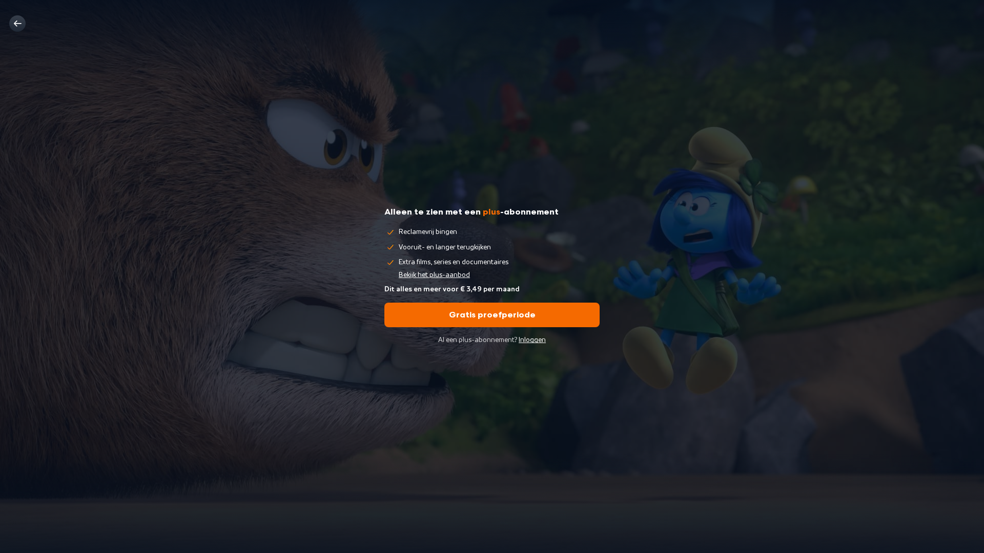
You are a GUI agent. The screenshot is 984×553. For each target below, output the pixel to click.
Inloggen (532, 340)
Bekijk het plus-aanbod (434, 275)
